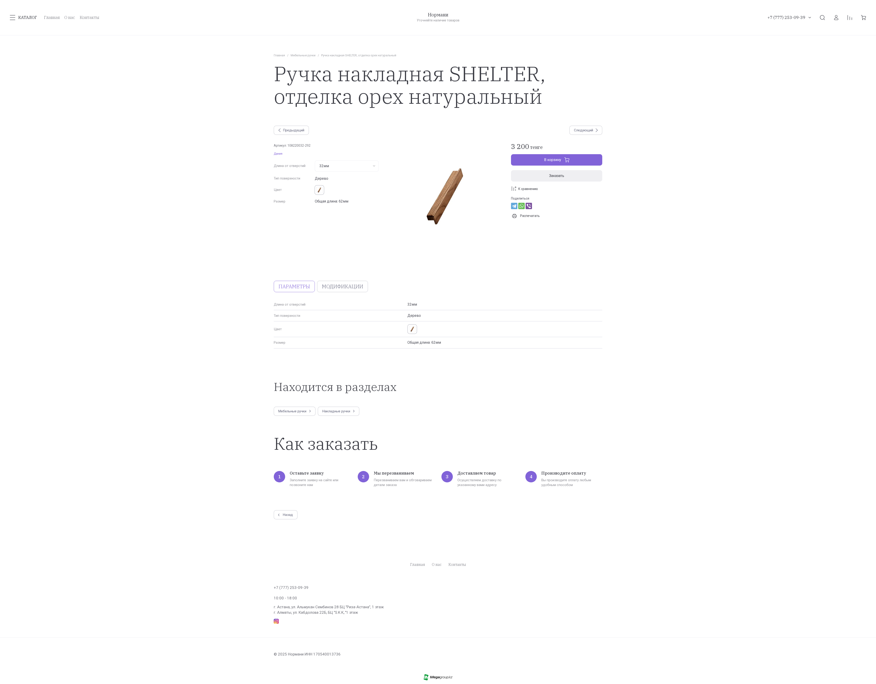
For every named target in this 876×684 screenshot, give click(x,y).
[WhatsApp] (521, 206)
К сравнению (528, 189)
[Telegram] (514, 206)
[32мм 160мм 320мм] (347, 166)
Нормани (438, 14)
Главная (279, 55)
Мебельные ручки (303, 55)
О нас (437, 564)
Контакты (457, 564)
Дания (278, 153)
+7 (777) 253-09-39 (786, 17)
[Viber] (529, 206)
